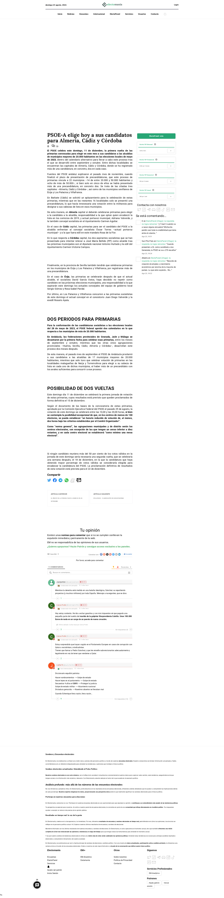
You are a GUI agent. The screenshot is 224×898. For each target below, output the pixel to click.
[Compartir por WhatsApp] (67, 480)
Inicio (60, 14)
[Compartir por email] (79, 480)
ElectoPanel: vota (156, 136)
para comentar (78, 535)
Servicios (129, 14)
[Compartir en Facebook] (55, 480)
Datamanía (85, 860)
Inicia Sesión (52, 873)
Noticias (70, 14)
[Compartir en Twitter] (49, 480)
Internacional (99, 14)
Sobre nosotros (120, 857)
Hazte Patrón (77, 546)
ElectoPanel (115, 14)
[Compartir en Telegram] (61, 480)
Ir (170, 150)
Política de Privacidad (123, 860)
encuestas (111, 821)
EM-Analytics (86, 857)
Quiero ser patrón (54, 870)
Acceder (129, 554)
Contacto (155, 14)
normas (65, 535)
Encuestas (83, 14)
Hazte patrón (154, 883)
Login (176, 5)
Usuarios (142, 14)
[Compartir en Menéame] (73, 480)
